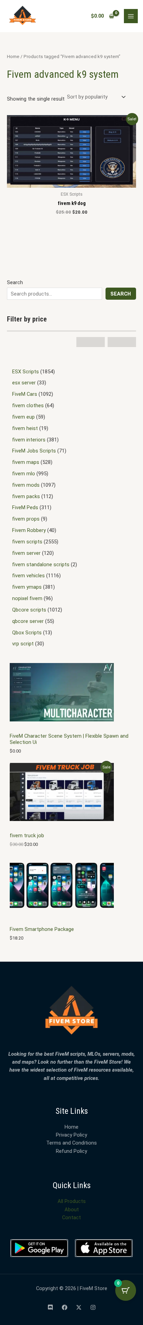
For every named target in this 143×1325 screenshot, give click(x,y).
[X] (79, 1307)
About (72, 1209)
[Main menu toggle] (131, 16)
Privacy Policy (71, 1135)
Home (13, 56)
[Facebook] (64, 1307)
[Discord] (50, 1307)
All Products (72, 1201)
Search (15, 282)
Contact (71, 1217)
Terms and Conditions (71, 1143)
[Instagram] (93, 1307)
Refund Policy (71, 1151)
